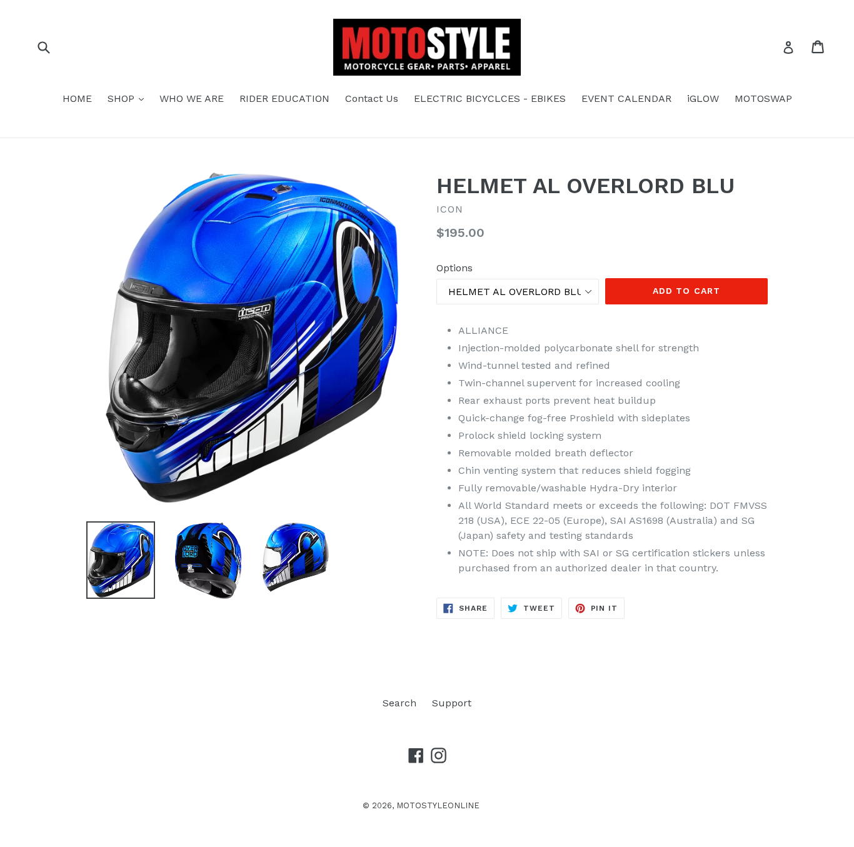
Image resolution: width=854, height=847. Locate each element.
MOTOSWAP (763, 98)
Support (451, 703)
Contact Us (371, 98)
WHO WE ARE (191, 98)
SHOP (129, 98)
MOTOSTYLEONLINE (438, 805)
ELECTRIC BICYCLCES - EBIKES (490, 98)
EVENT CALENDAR (626, 98)
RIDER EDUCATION (284, 98)
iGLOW (703, 98)
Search (399, 703)
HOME (77, 98)
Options (454, 268)
